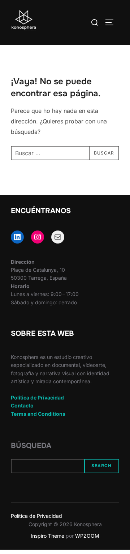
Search (101, 466)
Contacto (22, 405)
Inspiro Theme (47, 536)
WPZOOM (87, 536)
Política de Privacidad (37, 397)
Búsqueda (31, 445)
